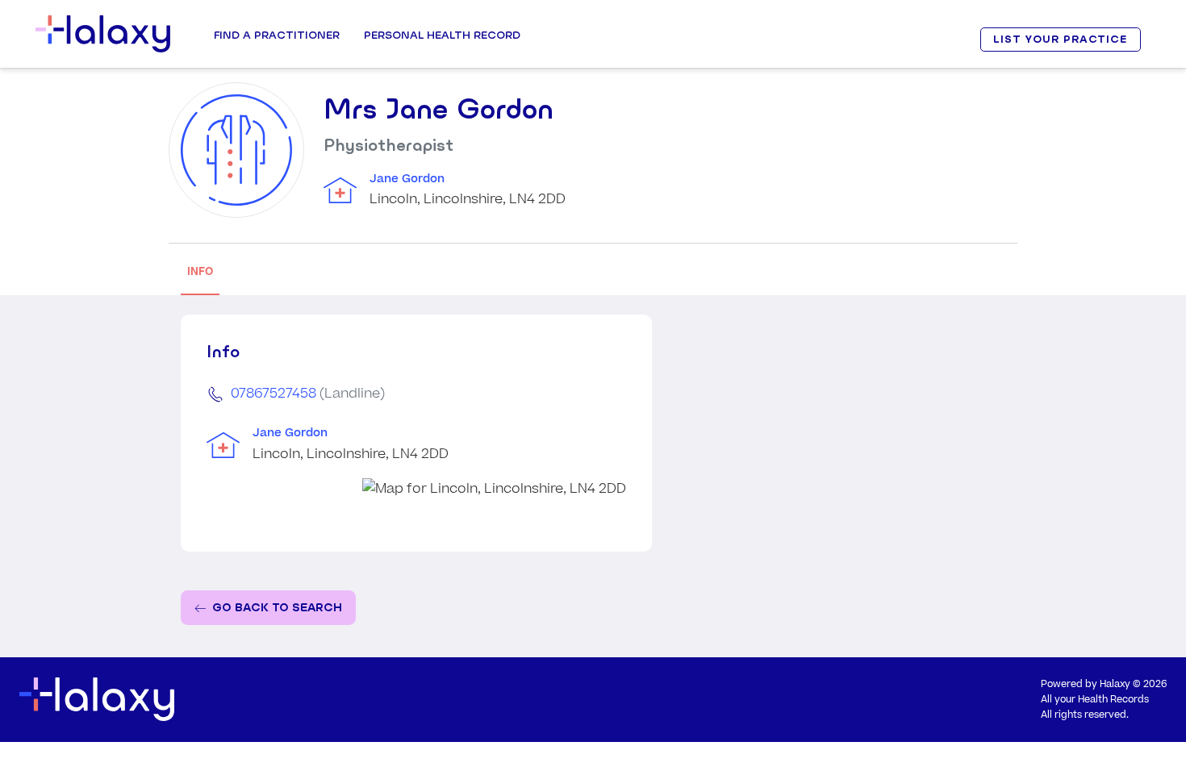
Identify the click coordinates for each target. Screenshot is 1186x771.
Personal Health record (442, 34)
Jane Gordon (407, 179)
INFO (200, 271)
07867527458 (273, 393)
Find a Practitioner (277, 34)
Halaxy (1115, 684)
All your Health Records (1095, 699)
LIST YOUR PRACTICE (1060, 39)
